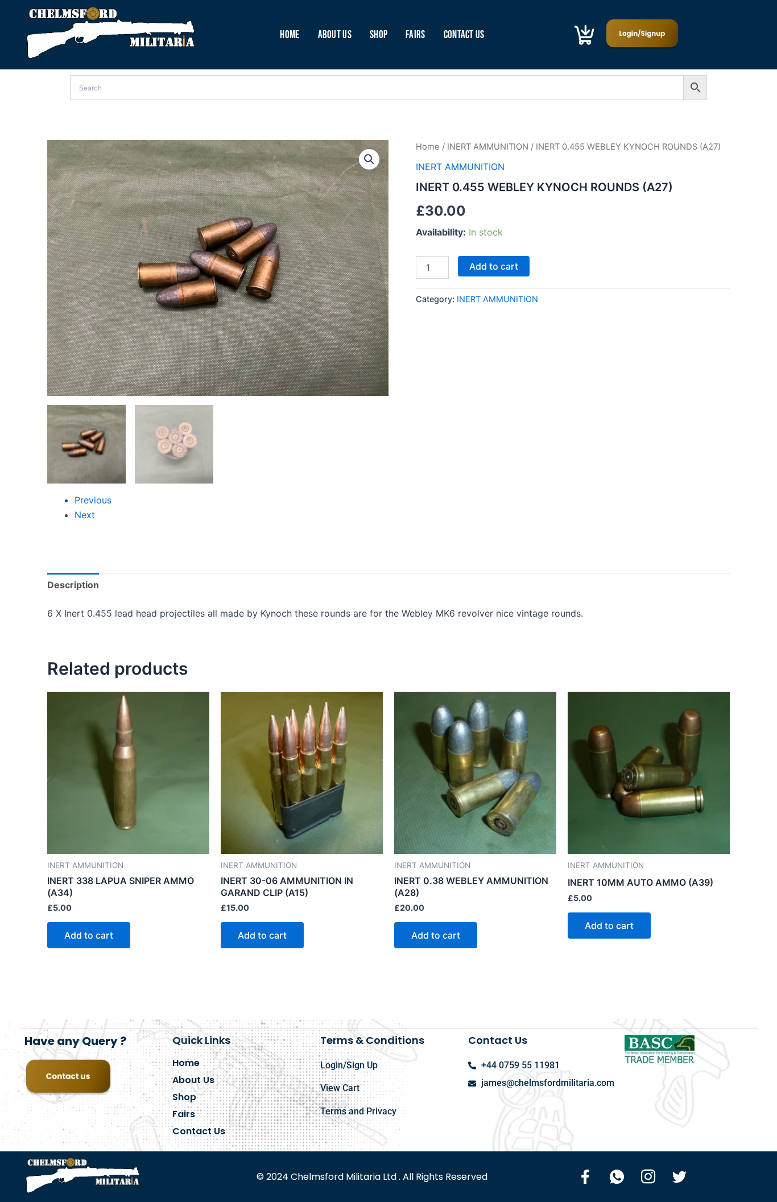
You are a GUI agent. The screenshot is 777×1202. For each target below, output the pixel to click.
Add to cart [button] (88, 935)
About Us (335, 35)
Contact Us (464, 35)
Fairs (415, 35)
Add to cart (493, 266)
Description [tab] (73, 584)
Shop (378, 35)
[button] (369, 159)
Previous (93, 500)
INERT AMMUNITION (487, 147)
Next (85, 515)
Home (289, 35)
